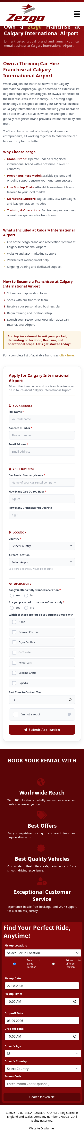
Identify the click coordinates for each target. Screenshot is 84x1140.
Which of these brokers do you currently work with (41, 615)
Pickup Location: (15, 945)
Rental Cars (25, 662)
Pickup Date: (12, 978)
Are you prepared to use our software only (36, 602)
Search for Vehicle (42, 1097)
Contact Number (20, 428)
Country (15, 539)
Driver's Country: (16, 1061)
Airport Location (19, 555)
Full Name (16, 412)
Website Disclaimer (42, 1128)
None (22, 622)
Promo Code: (13, 1076)
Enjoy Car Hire (27, 642)
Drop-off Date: (14, 1013)
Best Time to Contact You (25, 692)
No (32, 595)
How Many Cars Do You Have (27, 491)
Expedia (23, 683)
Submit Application (44, 730)
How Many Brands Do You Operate (30, 508)
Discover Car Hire (28, 632)
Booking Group (27, 672)
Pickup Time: (13, 994)
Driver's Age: (13, 1046)
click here (66, 355)
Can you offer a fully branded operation (35, 590)
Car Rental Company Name (27, 475)
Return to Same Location (34, 964)
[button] (77, 14)
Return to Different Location (72, 964)
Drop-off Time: (14, 1029)
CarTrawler (25, 652)
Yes (18, 595)
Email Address (18, 444)
